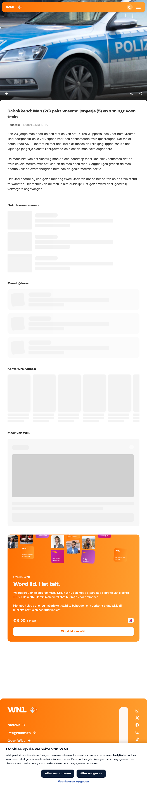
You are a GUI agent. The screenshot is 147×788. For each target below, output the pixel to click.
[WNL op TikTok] (137, 739)
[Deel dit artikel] (140, 93)
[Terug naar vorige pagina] (6, 93)
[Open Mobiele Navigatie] (138, 7)
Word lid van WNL (73, 631)
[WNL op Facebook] (137, 725)
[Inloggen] (130, 7)
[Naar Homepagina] (14, 7)
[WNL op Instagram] (137, 711)
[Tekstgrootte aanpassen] (131, 93)
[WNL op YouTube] (137, 732)
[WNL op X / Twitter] (137, 718)
